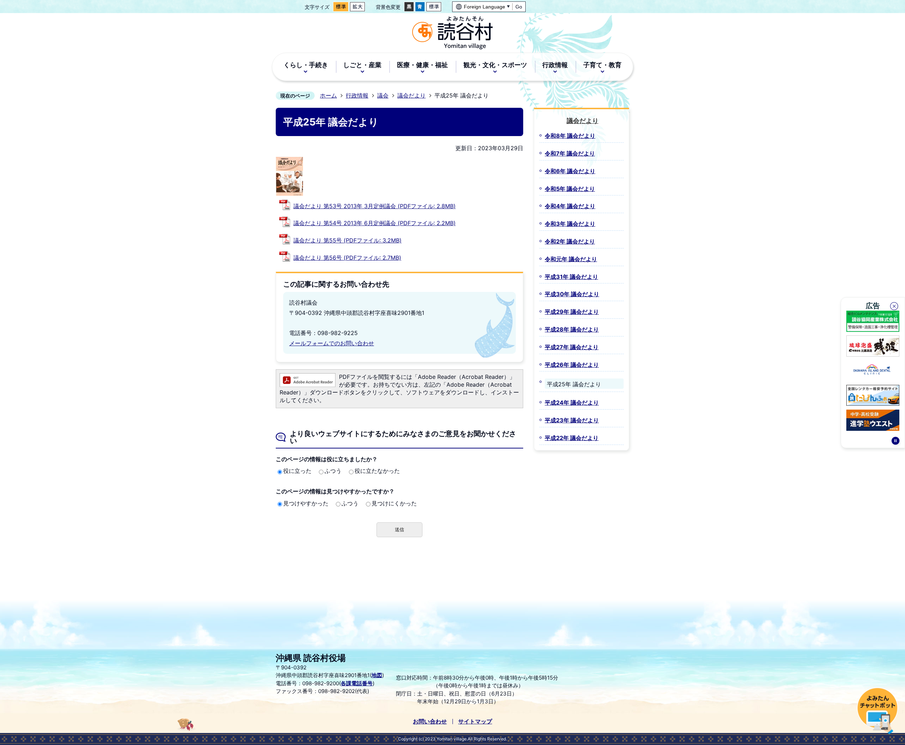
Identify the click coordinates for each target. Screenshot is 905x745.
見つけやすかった (305, 503)
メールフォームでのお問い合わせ (331, 343)
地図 (377, 675)
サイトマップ (475, 721)
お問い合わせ (430, 721)
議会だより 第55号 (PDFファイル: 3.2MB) (347, 240)
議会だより (411, 95)
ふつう (333, 470)
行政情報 (357, 95)
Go (518, 7)
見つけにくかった (394, 503)
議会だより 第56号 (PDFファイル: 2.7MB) (347, 257)
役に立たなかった (377, 470)
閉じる (895, 307)
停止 (895, 442)
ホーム (328, 95)
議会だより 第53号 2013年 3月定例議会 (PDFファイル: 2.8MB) (374, 206)
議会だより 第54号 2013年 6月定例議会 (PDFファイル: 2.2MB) (374, 223)
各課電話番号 (357, 683)
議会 (383, 95)
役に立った (297, 470)
